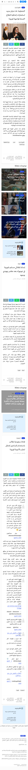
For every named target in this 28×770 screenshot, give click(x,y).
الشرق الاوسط (21, 219)
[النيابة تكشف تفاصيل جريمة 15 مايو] (14, 203)
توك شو (17, 195)
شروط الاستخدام (24, 764)
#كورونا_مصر (17, 7)
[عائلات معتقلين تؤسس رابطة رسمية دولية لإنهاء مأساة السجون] (14, 179)
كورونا (19, 370)
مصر (14, 142)
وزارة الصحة (22, 144)
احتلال (22, 393)
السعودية (18, 438)
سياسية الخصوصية (17, 764)
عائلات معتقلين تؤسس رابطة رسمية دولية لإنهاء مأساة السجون (11, 253)
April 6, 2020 (17, 538)
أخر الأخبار (22, 171)
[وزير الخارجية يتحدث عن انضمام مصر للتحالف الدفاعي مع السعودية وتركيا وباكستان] (14, 227)
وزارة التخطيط (6, 142)
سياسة (23, 7)
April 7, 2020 (17, 616)
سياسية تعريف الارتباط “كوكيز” (22, 765)
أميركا (19, 263)
